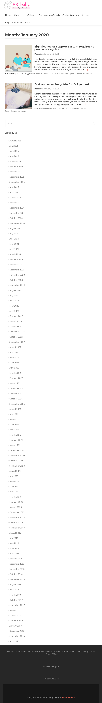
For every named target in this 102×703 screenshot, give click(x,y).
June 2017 (14, 610)
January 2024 (15, 264)
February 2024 (16, 259)
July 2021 (13, 414)
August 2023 (15, 290)
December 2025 (16, 176)
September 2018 (17, 579)
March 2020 (15, 496)
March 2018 (15, 594)
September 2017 (17, 605)
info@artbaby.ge (51, 666)
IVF (21, 73)
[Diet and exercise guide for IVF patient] (18, 95)
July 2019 (13, 538)
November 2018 (17, 569)
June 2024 (14, 238)
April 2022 (14, 367)
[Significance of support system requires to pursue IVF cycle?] (18, 58)
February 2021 (16, 440)
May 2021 (14, 424)
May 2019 (14, 548)
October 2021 (16, 398)
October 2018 (16, 574)
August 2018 (15, 584)
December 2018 (16, 563)
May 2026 (14, 156)
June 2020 (14, 481)
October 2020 (16, 460)
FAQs (27, 22)
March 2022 (15, 373)
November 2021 (17, 393)
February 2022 (16, 378)
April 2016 (14, 641)
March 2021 (15, 434)
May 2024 (14, 244)
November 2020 (17, 455)
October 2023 (16, 280)
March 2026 (15, 161)
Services (85, 15)
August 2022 (15, 347)
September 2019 (17, 527)
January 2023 (15, 321)
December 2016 (16, 631)
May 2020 (14, 486)
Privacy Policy (68, 697)
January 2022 (15, 383)
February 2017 (16, 620)
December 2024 (16, 207)
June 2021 (14, 419)
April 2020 (14, 491)
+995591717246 (51, 678)
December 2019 (16, 512)
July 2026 (13, 145)
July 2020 (13, 476)
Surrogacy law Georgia (49, 15)
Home (8, 15)
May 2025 (14, 187)
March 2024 (15, 254)
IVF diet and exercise (74, 108)
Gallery (30, 15)
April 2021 (14, 429)
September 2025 (17, 182)
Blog (7, 22)
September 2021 (17, 404)
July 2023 (13, 295)
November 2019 (17, 517)
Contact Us (17, 22)
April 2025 (14, 192)
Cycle (16, 73)
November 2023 (17, 274)
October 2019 (16, 522)
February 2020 (16, 502)
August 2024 (15, 228)
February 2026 (16, 166)
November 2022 (17, 331)
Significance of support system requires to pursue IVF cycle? (64, 48)
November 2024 (17, 213)
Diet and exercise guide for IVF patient (61, 84)
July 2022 (13, 352)
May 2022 (14, 362)
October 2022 (16, 336)
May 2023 (14, 305)
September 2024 (17, 223)
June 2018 (14, 589)
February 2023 (16, 316)
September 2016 (17, 636)
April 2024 (14, 249)
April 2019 (14, 553)
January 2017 (15, 625)
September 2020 (17, 465)
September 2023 (17, 285)
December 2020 (16, 450)
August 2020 (15, 471)
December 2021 (16, 388)
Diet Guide (47, 108)
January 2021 (15, 445)
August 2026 (15, 140)
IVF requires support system (44, 73)
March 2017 (15, 615)
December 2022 (16, 326)
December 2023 (16, 269)
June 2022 (14, 357)
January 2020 (15, 507)
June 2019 (14, 543)
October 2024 (16, 218)
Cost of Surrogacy (70, 15)
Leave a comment (84, 73)
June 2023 (14, 300)
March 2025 (15, 197)
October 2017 (16, 600)
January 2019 (15, 558)
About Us (18, 15)
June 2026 (14, 151)
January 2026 (15, 171)
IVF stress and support (65, 73)
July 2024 (13, 233)
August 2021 (15, 409)
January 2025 (15, 202)
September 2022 (17, 342)
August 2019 (15, 533)
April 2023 (14, 311)
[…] (86, 69)
